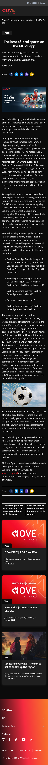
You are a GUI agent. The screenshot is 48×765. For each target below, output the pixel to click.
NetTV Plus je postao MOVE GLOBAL (20, 609)
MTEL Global (7, 710)
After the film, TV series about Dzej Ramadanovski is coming (36, 509)
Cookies (38, 750)
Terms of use (7, 750)
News (5, 20)
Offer (4, 718)
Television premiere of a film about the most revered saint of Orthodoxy (13, 509)
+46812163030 (31, 3)
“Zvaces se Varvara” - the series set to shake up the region (22, 665)
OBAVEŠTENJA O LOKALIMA (20, 552)
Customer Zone (8, 726)
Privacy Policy (24, 750)
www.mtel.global (10, 473)
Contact (43, 3)
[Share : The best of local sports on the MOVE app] (11, 74)
